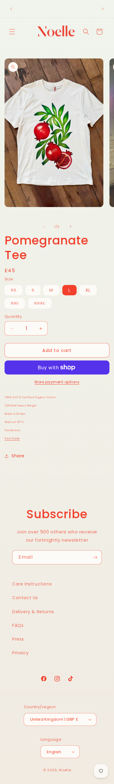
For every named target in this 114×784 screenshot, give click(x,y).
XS (16, 291)
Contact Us (25, 598)
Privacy (20, 653)
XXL (18, 304)
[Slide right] (70, 226)
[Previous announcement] (11, 9)
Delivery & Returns (33, 612)
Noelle (65, 770)
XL (88, 290)
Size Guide (12, 438)
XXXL (42, 304)
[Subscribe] (95, 557)
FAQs (17, 625)
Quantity (13, 316)
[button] (12, 31)
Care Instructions (32, 584)
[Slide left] (43, 226)
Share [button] (18, 456)
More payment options (57, 382)
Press (18, 639)
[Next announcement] (102, 9)
